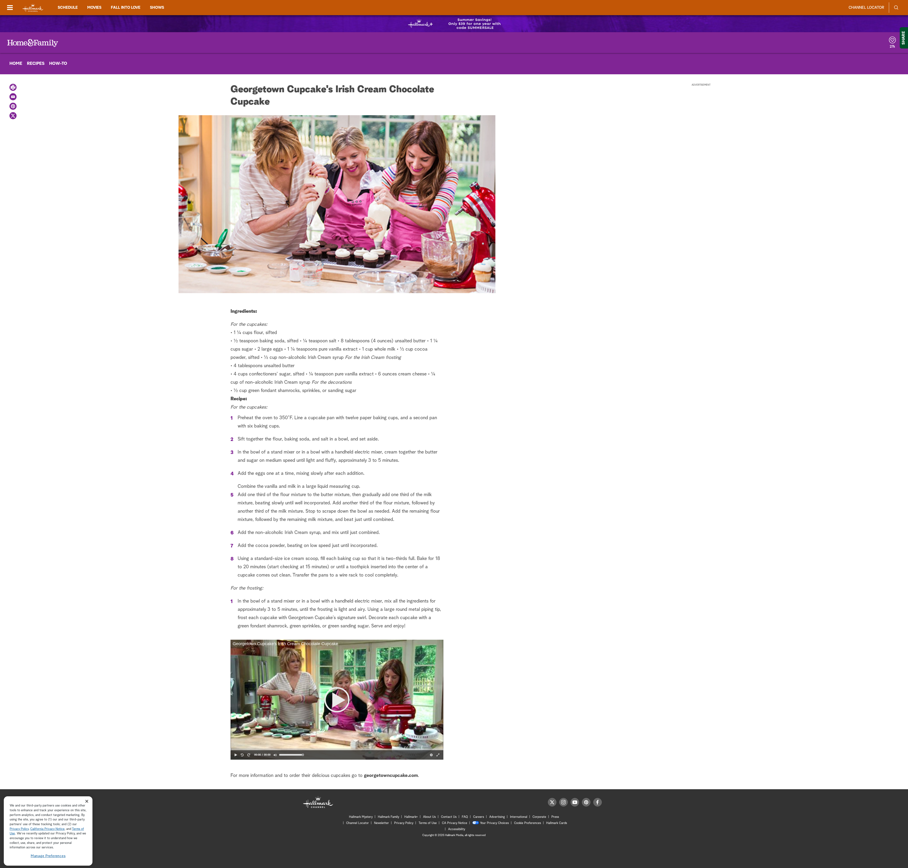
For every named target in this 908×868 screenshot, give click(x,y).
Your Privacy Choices (494, 823)
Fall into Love (125, 7)
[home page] (33, 8)
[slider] (337, 749)
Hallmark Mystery (361, 817)
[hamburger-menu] (10, 7)
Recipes (35, 64)
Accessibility (456, 829)
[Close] (86, 801)
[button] (337, 700)
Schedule (68, 7)
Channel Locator (866, 7)
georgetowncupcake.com (391, 775)
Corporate (539, 817)
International (518, 817)
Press (555, 817)
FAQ (465, 817)
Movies (94, 7)
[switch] (275, 755)
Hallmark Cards (556, 823)
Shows (157, 7)
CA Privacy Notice (454, 823)
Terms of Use (428, 823)
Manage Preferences (48, 856)
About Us (429, 817)
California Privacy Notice (47, 829)
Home (15, 64)
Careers (478, 817)
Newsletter (381, 823)
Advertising (497, 817)
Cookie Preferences (527, 823)
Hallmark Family (388, 817)
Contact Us (449, 817)
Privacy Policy (403, 823)
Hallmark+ (411, 817)
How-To (58, 64)
